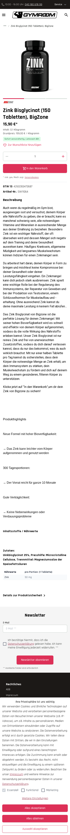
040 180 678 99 (33, 4)
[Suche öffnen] (66, 15)
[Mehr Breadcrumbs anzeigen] (5, 26)
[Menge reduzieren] (7, 156)
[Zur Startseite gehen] (33, 14)
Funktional (32, 790)
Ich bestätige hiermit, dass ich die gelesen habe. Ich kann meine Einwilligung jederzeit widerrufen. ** (35, 644)
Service (58, 4)
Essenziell (12, 790)
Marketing (52, 790)
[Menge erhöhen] (63, 156)
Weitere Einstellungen (35, 798)
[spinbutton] (35, 156)
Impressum (16, 774)
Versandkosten (32, 177)
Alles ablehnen (35, 818)
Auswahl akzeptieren (35, 829)
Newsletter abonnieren (35, 660)
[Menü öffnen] (3, 15)
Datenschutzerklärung (21, 644)
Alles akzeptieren (35, 808)
